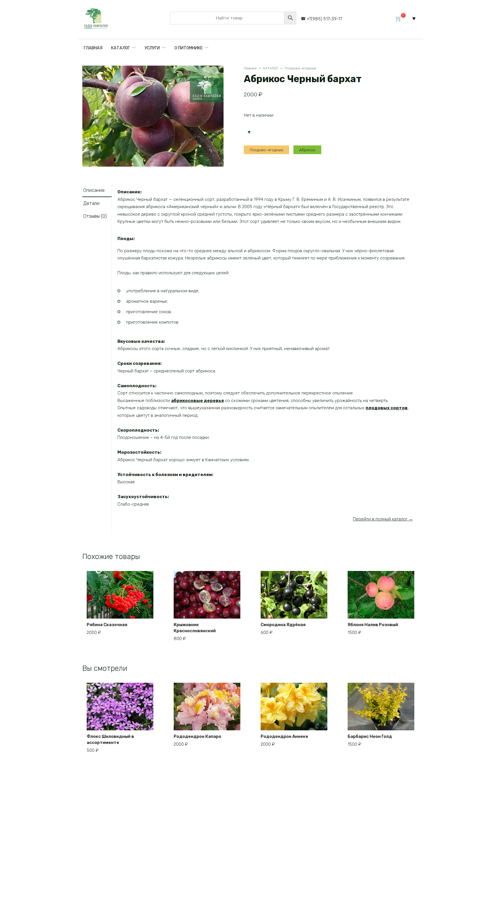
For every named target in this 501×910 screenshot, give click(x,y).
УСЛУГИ (152, 48)
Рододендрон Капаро (197, 736)
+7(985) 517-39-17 (324, 18)
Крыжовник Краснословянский (195, 627)
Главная (250, 68)
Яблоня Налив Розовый (373, 624)
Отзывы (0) (95, 216)
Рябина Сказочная (107, 624)
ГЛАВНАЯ (93, 48)
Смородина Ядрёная (283, 624)
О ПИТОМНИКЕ (189, 48)
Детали (91, 203)
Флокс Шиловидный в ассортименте (110, 739)
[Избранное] (414, 18)
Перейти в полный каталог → (383, 519)
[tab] (97, 190)
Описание (94, 190)
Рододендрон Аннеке (284, 736)
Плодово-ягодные (300, 68)
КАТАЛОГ (120, 48)
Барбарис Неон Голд (370, 736)
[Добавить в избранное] (249, 131)
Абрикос (307, 149)
